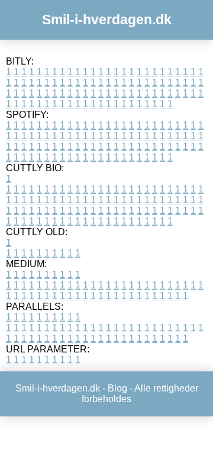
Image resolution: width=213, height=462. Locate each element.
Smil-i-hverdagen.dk (107, 19)
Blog (117, 388)
